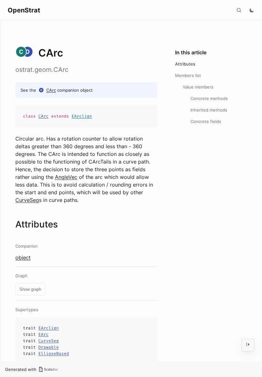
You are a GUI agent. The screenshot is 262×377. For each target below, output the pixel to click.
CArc (51, 90)
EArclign (82, 116)
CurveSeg (27, 200)
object (23, 257)
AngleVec (66, 177)
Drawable (48, 347)
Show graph (30, 289)
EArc (43, 334)
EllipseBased (53, 353)
